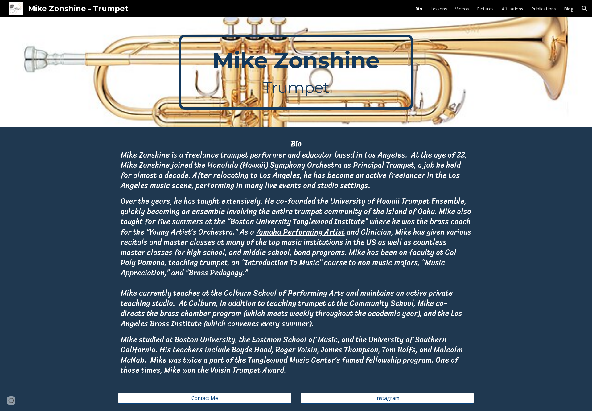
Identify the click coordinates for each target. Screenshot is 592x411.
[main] (296, 72)
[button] (584, 8)
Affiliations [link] (512, 9)
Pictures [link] (485, 9)
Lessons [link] (438, 9)
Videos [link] (462, 9)
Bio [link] (418, 9)
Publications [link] (543, 9)
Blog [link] (569, 9)
